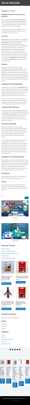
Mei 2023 (3, 326)
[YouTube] (17, 349)
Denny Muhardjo (10, 2)
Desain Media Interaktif (6, 339)
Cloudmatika (15, 240)
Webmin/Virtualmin (5, 343)
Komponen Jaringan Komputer (8, 251)
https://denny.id (22, 19)
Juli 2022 (3, 328)
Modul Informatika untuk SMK (8, 258)
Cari (2, 195)
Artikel (2, 334)
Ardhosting (15, 217)
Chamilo (3, 337)
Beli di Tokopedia (6, 283)
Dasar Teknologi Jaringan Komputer (9, 253)
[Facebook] (10, 349)
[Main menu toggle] (27, 2)
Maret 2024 (4, 324)
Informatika (4, 341)
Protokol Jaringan (5, 248)
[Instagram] (15, 349)
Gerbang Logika (5, 255)
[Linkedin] (19, 349)
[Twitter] (12, 349)
